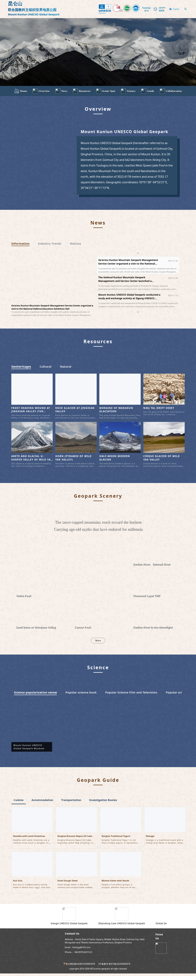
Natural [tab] (65, 369)
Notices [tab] (75, 243)
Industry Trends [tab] (49, 243)
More (98, 643)
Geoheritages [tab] (21, 369)
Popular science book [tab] (81, 695)
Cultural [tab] (45, 369)
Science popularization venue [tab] (35, 695)
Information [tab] (20, 243)
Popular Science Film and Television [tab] (131, 695)
